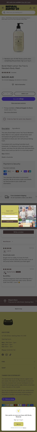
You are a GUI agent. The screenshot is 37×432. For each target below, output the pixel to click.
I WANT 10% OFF (9, 221)
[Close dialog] (35, 206)
